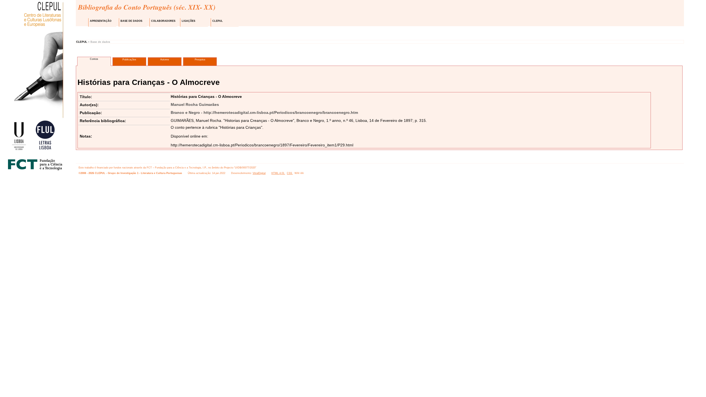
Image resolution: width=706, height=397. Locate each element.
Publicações (129, 59)
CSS (290, 173)
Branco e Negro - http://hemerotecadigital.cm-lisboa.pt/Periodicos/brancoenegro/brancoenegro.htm (264, 112)
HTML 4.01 (278, 173)
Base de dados (131, 21)
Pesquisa (200, 59)
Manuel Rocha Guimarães (195, 104)
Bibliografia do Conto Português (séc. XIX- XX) (146, 7)
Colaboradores (163, 21)
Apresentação (100, 21)
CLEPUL (217, 21)
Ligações (188, 21)
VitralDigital (259, 173)
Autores (164, 59)
